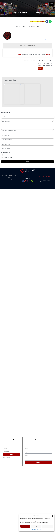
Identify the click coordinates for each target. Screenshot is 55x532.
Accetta (25, 526)
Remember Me (7, 451)
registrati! (48, 54)
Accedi (19, 54)
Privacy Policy (39, 529)
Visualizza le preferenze (47, 526)
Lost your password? (7, 457)
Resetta (27, 161)
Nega (36, 526)
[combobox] (28, 117)
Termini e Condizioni (46, 179)
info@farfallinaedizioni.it (9, 182)
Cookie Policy (34, 529)
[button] (52, 515)
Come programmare (37, 21)
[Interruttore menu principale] (51, 4)
